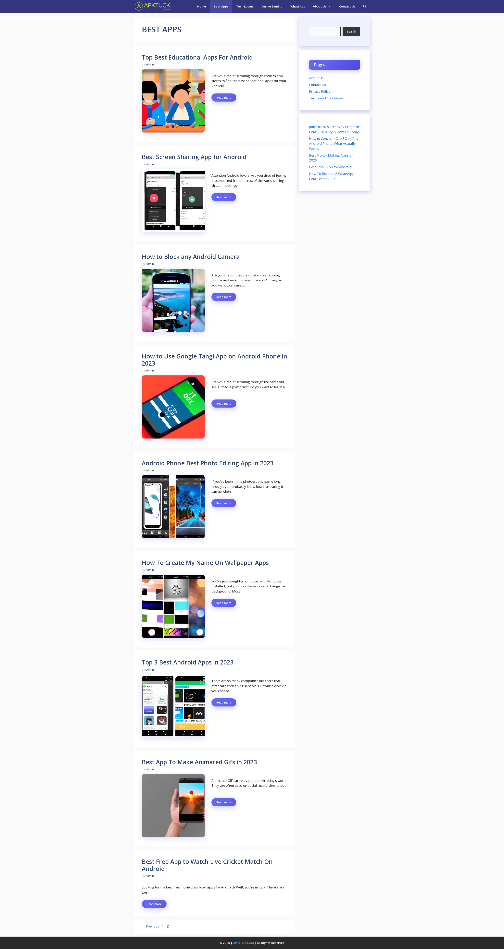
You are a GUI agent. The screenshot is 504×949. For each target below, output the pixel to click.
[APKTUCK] (152, 6)
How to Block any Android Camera (191, 257)
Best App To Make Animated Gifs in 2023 (199, 762)
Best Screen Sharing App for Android (194, 157)
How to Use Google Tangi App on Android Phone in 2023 (214, 359)
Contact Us (347, 6)
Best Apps (221, 6)
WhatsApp (297, 6)
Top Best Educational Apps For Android (197, 57)
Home (201, 6)
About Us (319, 6)
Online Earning (272, 6)
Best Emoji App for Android (330, 167)
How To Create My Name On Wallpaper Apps (205, 563)
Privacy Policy (319, 91)
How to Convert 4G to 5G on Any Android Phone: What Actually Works (333, 143)
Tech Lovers (245, 6)
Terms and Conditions (326, 98)
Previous (150, 926)
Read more (223, 97)
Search (351, 31)
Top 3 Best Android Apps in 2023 (187, 662)
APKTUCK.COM (243, 943)
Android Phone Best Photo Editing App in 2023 (207, 463)
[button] (364, 6)
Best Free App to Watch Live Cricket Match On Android (207, 865)
